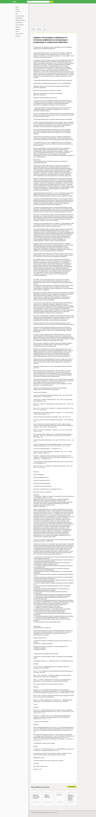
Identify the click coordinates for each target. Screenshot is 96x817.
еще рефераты (72, 786)
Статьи (17, 31)
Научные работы (19, 22)
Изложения (18, 11)
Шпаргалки (18, 35)
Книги (17, 13)
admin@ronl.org (55, 812)
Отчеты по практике (20, 24)
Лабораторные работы (20, 20)
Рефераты (18, 27)
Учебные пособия (19, 33)
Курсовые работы (19, 18)
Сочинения (18, 29)
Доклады (17, 9)
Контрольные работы (20, 15)
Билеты (17, 7)
